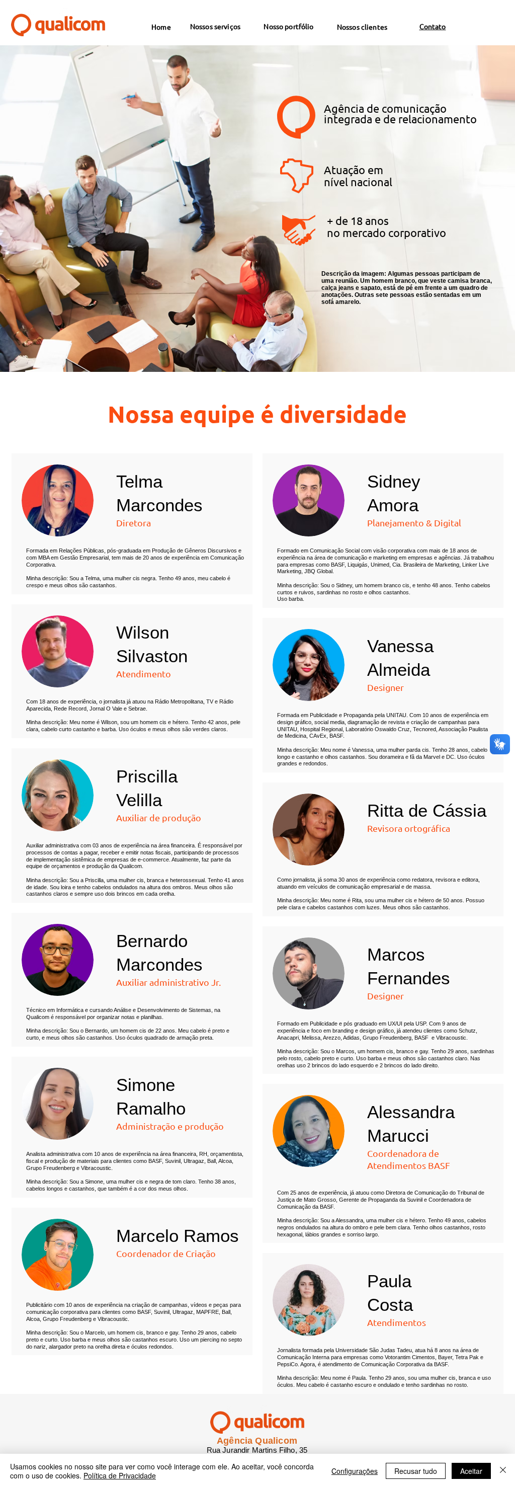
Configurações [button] (354, 1471)
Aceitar (471, 1471)
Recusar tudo (415, 1471)
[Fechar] (503, 1471)
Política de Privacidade (119, 1475)
